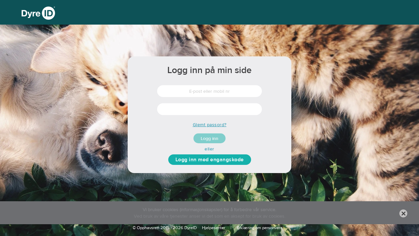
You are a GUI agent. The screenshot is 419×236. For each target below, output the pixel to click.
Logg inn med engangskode (209, 159)
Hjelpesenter (213, 227)
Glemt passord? (210, 124)
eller (209, 148)
